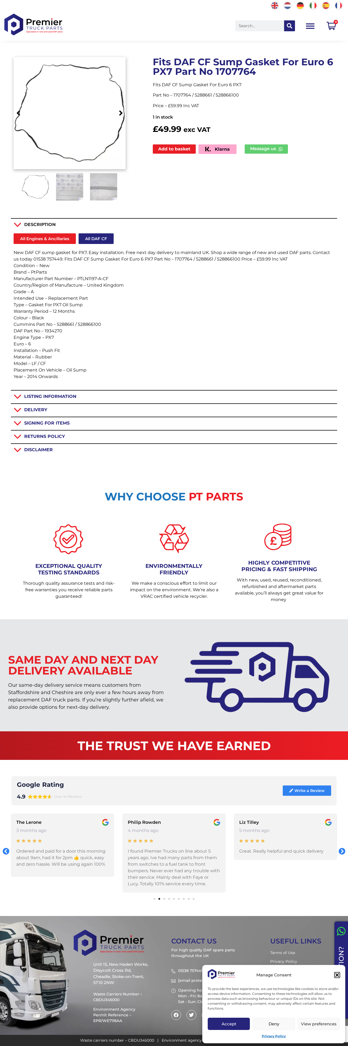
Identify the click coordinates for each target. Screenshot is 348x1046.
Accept (229, 1023)
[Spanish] (326, 5)
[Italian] (313, 5)
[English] (275, 5)
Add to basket (174, 148)
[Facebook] (176, 1015)
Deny (274, 1023)
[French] (339, 5)
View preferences (319, 1023)
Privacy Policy (274, 1036)
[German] (300, 5)
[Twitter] (191, 1015)
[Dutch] (287, 5)
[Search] (289, 25)
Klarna (221, 149)
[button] (337, 975)
